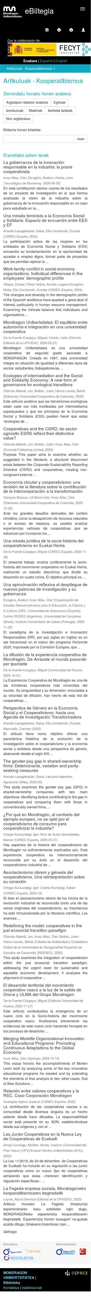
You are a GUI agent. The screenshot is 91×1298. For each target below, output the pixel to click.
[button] (59, 30)
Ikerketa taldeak (60, 110)
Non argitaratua (18, 118)
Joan (81, 138)
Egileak (59, 102)
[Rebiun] (83, 1251)
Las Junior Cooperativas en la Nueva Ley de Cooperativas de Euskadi (42, 1136)
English (61, 60)
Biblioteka (11, 1282)
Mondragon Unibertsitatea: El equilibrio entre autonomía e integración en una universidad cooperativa (45, 326)
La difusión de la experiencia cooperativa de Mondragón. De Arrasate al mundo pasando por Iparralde (45, 658)
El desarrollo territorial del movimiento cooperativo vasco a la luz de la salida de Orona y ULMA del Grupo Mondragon (42, 989)
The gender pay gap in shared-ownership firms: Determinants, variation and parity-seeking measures (42, 765)
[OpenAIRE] (13, 1251)
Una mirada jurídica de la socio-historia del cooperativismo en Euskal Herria (43, 543)
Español (46, 60)
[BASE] (32, 1251)
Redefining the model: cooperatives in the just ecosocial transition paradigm (42, 927)
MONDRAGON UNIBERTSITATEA (18, 1275)
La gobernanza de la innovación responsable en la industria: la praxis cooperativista (37, 166)
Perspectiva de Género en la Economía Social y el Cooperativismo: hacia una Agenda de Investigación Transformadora (42, 712)
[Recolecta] (19, 1258)
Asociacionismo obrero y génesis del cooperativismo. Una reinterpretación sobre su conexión (44, 876)
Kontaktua (11, 1287)
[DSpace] (76, 1272)
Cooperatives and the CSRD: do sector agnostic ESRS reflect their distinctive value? (40, 433)
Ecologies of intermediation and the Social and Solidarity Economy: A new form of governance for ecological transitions (43, 379)
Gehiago (10, 1231)
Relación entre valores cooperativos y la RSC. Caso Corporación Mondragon (41, 1093)
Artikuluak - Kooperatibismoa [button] (30, 68)
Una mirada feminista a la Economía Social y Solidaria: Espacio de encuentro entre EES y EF (45, 220)
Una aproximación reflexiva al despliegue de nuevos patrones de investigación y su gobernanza (45, 588)
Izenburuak (14, 110)
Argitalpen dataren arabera (27, 102)
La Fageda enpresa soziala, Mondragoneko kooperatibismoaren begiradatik (44, 1190)
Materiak (35, 110)
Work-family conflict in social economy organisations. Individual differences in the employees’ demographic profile (43, 273)
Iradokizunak (32, 1287)
